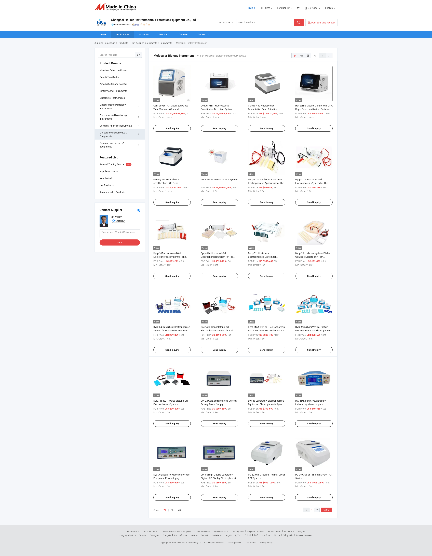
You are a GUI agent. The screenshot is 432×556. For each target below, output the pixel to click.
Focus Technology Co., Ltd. (194, 542)
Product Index (274, 531)
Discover (183, 34)
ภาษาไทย (266, 535)
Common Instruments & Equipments (112, 144)
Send (120, 242)
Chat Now (120, 220)
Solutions (164, 34)
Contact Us (204, 34)
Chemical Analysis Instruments (116, 125)
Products (124, 34)
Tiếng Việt (288, 535)
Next (325, 509)
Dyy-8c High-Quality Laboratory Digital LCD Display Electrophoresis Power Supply (219, 478)
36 (172, 510)
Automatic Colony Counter (113, 84)
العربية (229, 535)
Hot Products (133, 531)
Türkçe (277, 535)
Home (103, 34)
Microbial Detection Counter (114, 70)
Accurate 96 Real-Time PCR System (219, 179)
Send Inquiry (172, 128)
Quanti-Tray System (110, 77)
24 (165, 510)
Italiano (194, 535)
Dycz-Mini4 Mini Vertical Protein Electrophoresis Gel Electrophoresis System (313, 330)
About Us (144, 34)
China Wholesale (202, 531)
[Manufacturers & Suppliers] (116, 7)
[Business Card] (138, 210)
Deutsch (204, 535)
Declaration (251, 542)
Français (167, 535)
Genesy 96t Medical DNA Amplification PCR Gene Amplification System (166, 183)
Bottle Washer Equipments (113, 90)
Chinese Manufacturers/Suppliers (176, 531)
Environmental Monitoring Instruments (113, 117)
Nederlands (217, 535)
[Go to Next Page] (329, 55)
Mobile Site (289, 531)
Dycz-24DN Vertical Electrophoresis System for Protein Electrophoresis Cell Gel (171, 330)
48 (179, 510)
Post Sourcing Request (323, 22)
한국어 (238, 535)
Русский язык (180, 535)
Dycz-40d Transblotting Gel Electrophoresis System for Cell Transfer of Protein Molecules (217, 330)
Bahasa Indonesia (304, 535)
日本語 (248, 535)
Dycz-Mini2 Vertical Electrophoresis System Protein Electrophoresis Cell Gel (266, 330)
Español (142, 535)
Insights (301, 531)
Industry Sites (238, 531)
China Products (150, 531)
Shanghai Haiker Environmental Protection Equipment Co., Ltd (153, 20)
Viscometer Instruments (112, 97)
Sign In (251, 7)
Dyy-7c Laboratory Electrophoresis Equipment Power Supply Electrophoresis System (171, 478)
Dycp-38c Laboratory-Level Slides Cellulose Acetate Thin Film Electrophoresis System (312, 257)
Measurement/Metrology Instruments (113, 106)
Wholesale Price (220, 531)
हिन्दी (256, 535)
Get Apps (312, 7)
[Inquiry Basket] (298, 7)
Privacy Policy (266, 542)
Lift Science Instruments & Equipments (113, 134)
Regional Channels (255, 531)
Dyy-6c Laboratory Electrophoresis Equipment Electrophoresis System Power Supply (266, 404)
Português (154, 535)
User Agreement (235, 542)
